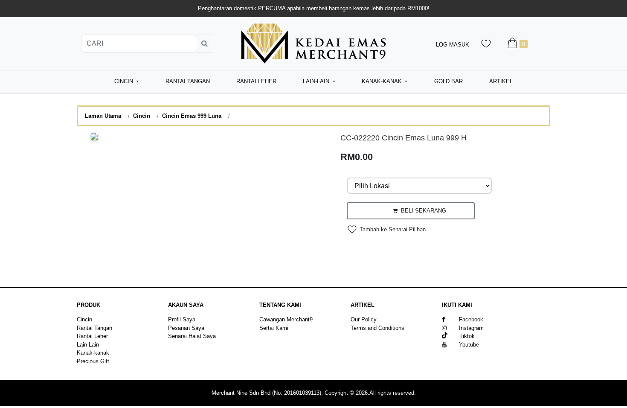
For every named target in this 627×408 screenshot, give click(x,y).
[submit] (204, 43)
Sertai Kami (273, 328)
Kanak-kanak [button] (382, 81)
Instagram (471, 328)
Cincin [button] (124, 81)
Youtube (469, 344)
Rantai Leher (256, 81)
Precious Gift (93, 361)
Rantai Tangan (187, 81)
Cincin (141, 116)
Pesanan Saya (186, 328)
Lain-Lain (88, 344)
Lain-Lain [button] (317, 81)
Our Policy (364, 319)
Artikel (501, 81)
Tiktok (461, 336)
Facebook (471, 319)
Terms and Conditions (377, 328)
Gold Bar (448, 81)
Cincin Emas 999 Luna (191, 116)
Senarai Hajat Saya (192, 336)
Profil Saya (181, 319)
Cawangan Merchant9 (286, 319)
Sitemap (361, 336)
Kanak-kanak (93, 353)
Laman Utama (103, 116)
